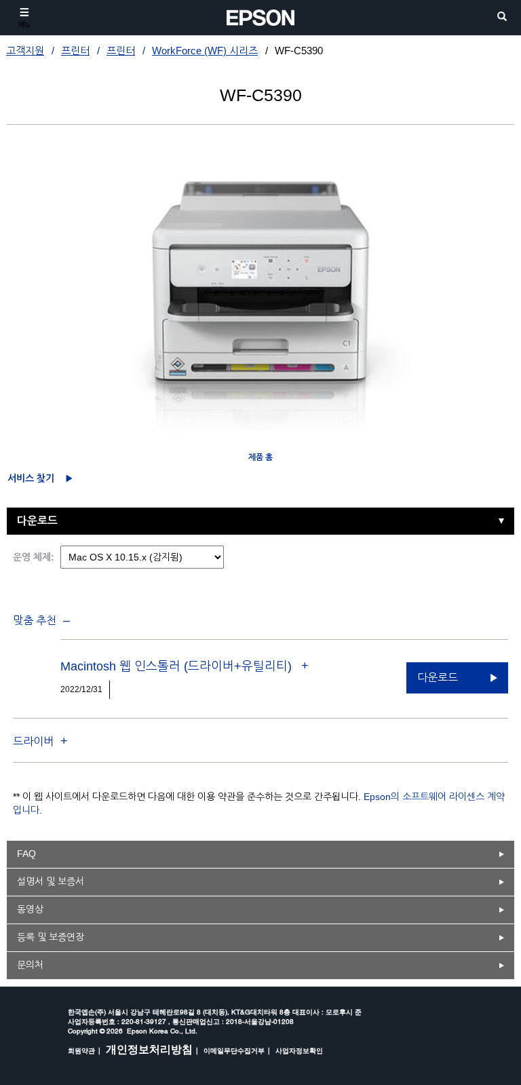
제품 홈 (260, 457)
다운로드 (37, 521)
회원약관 (81, 1050)
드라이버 (33, 741)
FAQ (26, 853)
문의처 (30, 964)
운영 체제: (33, 557)
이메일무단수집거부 (234, 1050)
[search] (502, 17)
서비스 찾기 (30, 478)
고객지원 (25, 50)
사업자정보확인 (299, 1050)
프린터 (75, 50)
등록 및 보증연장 (50, 937)
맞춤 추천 (34, 620)
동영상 (30, 909)
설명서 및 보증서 (50, 881)
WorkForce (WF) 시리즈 (205, 50)
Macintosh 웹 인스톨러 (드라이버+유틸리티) (177, 666)
